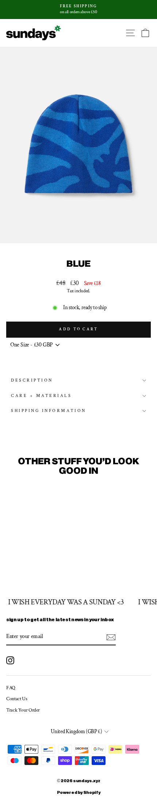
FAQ (10, 687)
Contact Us (16, 698)
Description (32, 380)
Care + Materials (41, 395)
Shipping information (48, 410)
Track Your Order (23, 710)
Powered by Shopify (78, 793)
